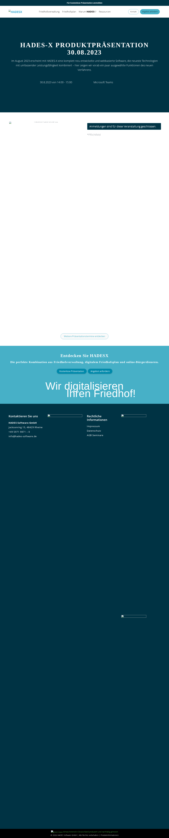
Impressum (93, 426)
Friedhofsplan (69, 11)
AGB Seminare (95, 435)
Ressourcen (105, 11)
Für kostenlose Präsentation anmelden (84, 3)
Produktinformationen (110, 835)
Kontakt (133, 11)
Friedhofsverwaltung (49, 11)
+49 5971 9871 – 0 (19, 431)
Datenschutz (94, 430)
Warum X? (87, 11)
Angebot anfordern (150, 11)
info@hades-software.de (23, 436)
